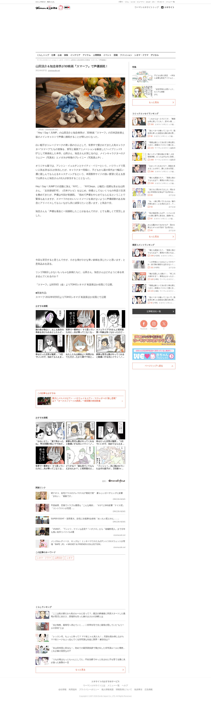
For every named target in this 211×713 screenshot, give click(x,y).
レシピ (133, 2)
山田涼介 (59, 558)
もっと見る (80, 669)
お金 (60, 55)
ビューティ (140, 2)
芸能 (116, 55)
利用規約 (73, 689)
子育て (121, 2)
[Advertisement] (105, 31)
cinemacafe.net (54, 71)
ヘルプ (125, 685)
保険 (66, 55)
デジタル (155, 55)
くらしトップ (43, 55)
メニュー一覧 (170, 2)
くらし (127, 2)
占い (153, 2)
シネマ (69, 558)
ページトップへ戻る (154, 366)
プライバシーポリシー (89, 689)
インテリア (75, 55)
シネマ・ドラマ (141, 55)
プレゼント (160, 2)
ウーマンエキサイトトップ (147, 7)
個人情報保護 (107, 689)
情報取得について (124, 689)
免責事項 (138, 689)
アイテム (87, 55)
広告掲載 (149, 689)
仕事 (53, 55)
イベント (107, 55)
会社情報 (62, 689)
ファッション (126, 55)
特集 (134, 67)
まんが (148, 2)
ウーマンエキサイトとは (94, 685)
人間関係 (97, 55)
